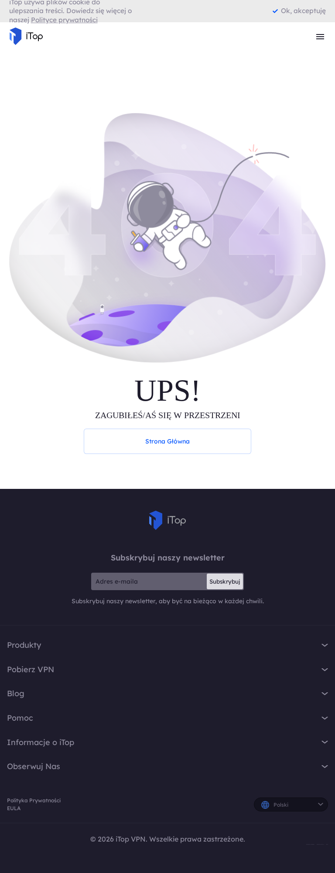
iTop (167, 520)
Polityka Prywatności (34, 800)
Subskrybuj (224, 581)
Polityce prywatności (64, 20)
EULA (14, 808)
